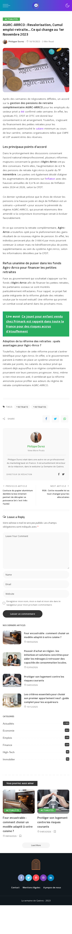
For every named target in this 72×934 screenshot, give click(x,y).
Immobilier (9, 759)
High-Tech (9, 752)
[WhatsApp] (64, 418)
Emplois (7, 737)
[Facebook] (46, 418)
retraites (40, 407)
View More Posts (36, 450)
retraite (23, 407)
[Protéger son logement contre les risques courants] (12, 681)
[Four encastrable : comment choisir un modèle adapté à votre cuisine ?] (12, 637)
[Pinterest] (36, 877)
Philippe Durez (16, 41)
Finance (7, 745)
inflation (50, 178)
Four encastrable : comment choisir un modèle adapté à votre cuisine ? (46, 635)
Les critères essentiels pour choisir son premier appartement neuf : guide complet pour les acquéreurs (46, 698)
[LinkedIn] (50, 877)
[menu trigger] (7, 5)
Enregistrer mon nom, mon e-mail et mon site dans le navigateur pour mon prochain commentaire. (33, 603)
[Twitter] (55, 418)
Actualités (11, 19)
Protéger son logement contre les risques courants (52, 822)
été (22, 111)
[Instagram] (43, 877)
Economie (8, 730)
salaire (40, 128)
